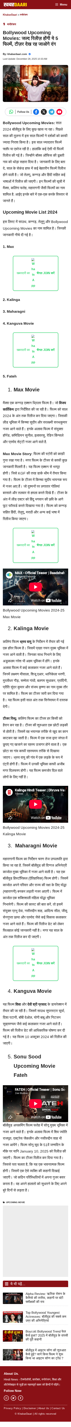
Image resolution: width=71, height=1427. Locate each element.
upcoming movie (15, 1202)
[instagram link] (6, 1398)
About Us (43, 1408)
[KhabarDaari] (15, 4)
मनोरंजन (23, 14)
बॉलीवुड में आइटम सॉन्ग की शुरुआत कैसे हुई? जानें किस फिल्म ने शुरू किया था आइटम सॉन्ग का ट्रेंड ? (46, 1354)
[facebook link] (20, 1398)
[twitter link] (13, 1398)
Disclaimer (29, 1408)
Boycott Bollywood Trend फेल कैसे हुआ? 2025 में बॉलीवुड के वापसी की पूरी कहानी (47, 1335)
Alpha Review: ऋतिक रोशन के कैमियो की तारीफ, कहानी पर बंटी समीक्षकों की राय (45, 1298)
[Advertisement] (35, 1241)
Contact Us (58, 1408)
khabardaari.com (17, 54)
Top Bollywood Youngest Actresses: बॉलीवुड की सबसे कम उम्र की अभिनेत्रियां (46, 1316)
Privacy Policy (12, 1408)
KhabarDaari (10, 14)
